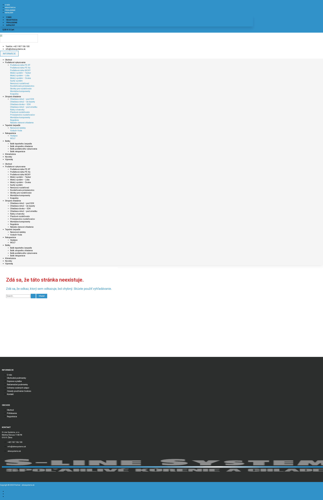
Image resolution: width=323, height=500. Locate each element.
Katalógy (9, 13)
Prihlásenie (10, 10)
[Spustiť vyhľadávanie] (33, 296)
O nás (7, 5)
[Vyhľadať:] (21, 296)
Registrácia (10, 7)
